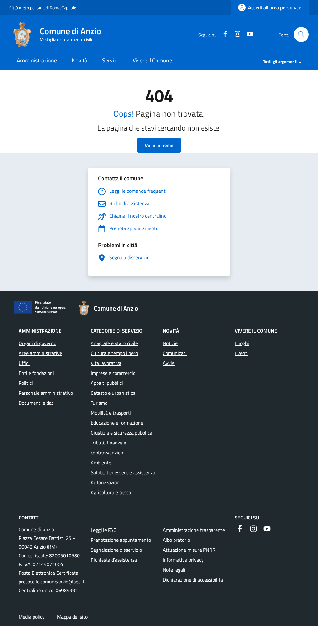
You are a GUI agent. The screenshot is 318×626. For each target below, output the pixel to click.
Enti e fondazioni (36, 373)
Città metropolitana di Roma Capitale (42, 7)
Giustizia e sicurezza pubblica (121, 432)
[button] (301, 34)
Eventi (241, 353)
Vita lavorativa (106, 363)
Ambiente (101, 462)
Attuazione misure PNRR (189, 550)
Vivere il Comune (152, 60)
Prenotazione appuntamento (121, 540)
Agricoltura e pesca (111, 492)
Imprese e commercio (113, 373)
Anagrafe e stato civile (114, 343)
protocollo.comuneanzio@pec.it (51, 581)
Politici (26, 383)
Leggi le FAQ (104, 530)
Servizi (110, 60)
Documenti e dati (37, 403)
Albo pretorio (176, 540)
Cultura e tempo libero (114, 353)
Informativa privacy (183, 560)
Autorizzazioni (106, 482)
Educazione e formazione (117, 422)
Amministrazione (37, 60)
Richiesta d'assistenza (114, 560)
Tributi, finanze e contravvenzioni (108, 447)
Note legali (174, 569)
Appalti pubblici (107, 383)
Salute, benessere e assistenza (123, 472)
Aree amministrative (40, 353)
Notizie (170, 343)
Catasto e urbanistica (113, 393)
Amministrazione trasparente (194, 530)
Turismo (99, 403)
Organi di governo (37, 343)
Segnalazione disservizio (116, 550)
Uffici (24, 363)
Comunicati (175, 353)
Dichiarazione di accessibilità (193, 579)
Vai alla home (159, 145)
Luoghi (242, 343)
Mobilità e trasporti (111, 413)
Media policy (32, 616)
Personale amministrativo (46, 393)
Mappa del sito (72, 616)
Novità (79, 60)
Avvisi (169, 363)
